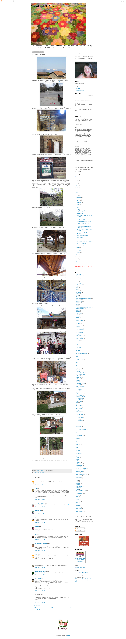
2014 (77, 259)
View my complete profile (80, 90)
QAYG (77, 434)
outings (43, 472)
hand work (78, 351)
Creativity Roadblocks (80, 308)
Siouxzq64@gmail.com (40, 563)
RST (77, 456)
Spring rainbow (80, 237)
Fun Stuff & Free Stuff (49, 47)
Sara (36, 534)
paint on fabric (78, 416)
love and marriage (79, 389)
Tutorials (52, 45)
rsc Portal (77, 447)
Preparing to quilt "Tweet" (82, 243)
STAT (77, 480)
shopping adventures (80, 469)
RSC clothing (78, 448)
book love (78, 290)
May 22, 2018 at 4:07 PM (40, 590)
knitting (77, 380)
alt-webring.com (80, 561)
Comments (78, 530)
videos (77, 502)
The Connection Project (80, 45)
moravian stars (79, 401)
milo (76, 392)
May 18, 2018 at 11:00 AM (40, 513)
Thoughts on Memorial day (82, 213)
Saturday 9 (78, 459)
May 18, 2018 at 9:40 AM (40, 484)
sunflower (78, 484)
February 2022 (79, 331)
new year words (79, 407)
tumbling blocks (79, 498)
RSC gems (78, 450)
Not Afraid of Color (43, 6)
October (78, 200)
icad (76, 365)
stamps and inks (79, 478)
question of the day (79, 435)
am (76, 280)
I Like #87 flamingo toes (81, 245)
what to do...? (78, 507)
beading (77, 281)
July (78, 205)
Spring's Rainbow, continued (82, 235)
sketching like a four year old (81, 474)
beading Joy (78, 283)
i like (77, 362)
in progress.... (78, 368)
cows (77, 305)
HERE (52, 107)
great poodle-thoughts (80, 342)
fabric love (78, 323)
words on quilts (79, 510)
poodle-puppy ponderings (81, 429)
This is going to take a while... (81, 492)
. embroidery (78, 274)
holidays (77, 357)
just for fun (78, 375)
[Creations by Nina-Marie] (84, 546)
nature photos (78, 405)
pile (76, 425)
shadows (77, 466)
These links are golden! (60, 47)
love (76, 387)
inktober (77, 369)
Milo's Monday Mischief (80, 396)
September (79, 202)
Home (33, 45)
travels (77, 496)
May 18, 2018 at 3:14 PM (40, 539)
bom (77, 286)
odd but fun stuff (79, 408)
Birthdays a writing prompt (82, 232)
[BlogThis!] (48, 470)
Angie (36, 554)
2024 (77, 185)
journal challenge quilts (80, 374)
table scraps (78, 487)
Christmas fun (78, 296)
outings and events (79, 414)
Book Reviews (71, 45)
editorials (77, 317)
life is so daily (78, 384)
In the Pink (79, 218)
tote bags (77, 495)
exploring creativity (79, 322)
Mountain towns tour (81, 224)
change (77, 295)
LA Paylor (78, 88)
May (78, 209)
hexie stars (78, 354)
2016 (77, 256)
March (78, 249)
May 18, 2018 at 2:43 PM (40, 530)
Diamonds (78, 311)
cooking (77, 304)
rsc (76, 445)
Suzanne (37, 526)
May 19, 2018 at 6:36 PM (40, 559)
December (79, 197)
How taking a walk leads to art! (83, 223)
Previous (78, 559)
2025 (77, 183)
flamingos (78, 334)
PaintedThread (38, 510)
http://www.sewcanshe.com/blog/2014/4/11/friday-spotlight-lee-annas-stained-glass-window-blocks (84, 580)
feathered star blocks (80, 329)
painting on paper (79, 420)
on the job (78, 410)
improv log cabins (79, 366)
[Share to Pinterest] (52, 470)
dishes (77, 314)
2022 (77, 188)
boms (77, 289)
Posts (77, 528)
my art (77, 402)
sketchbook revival (79, 471)
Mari (36, 517)
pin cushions (78, 428)
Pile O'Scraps (78, 426)
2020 (77, 192)
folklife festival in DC (80, 335)
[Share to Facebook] (51, 470)
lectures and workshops (80, 383)
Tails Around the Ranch (40, 503)
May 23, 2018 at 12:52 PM (40, 602)
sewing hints (78, 462)
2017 (77, 254)
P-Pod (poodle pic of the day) (37, 47)
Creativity (89, 45)
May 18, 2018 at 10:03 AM (40, 499)
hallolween (78, 348)
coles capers (78, 299)
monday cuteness (79, 398)
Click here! (77, 143)
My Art (65, 45)
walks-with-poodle (79, 504)
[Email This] (46, 470)
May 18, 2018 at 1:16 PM (40, 522)
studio (77, 481)
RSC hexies (78, 453)
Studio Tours (69, 47)
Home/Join (77, 558)
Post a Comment (37, 605)
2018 (77, 195)
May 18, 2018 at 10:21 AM (40, 506)
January (78, 252)
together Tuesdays (79, 493)
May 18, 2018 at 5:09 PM (40, 550)
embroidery (78, 319)
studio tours (78, 483)
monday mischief (79, 399)
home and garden (38, 472)
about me (77, 277)
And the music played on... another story (85, 241)
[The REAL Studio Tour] (84, 572)
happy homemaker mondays (81, 353)
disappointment (79, 313)
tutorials (77, 499)
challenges (78, 293)
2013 (77, 261)
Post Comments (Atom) (41, 609)
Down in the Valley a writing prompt (84, 221)
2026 (77, 182)
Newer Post (34, 607)
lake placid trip (79, 381)
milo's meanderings (79, 393)
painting (77, 419)
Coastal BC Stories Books (40, 571)
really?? (77, 441)
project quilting (79, 431)
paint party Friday (79, 417)
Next (84, 558)
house (77, 360)
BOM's (77, 287)
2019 (77, 194)
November (79, 199)
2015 (77, 258)
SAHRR (77, 457)
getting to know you (79, 338)
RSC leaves (78, 454)
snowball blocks (79, 475)
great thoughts (78, 344)
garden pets (78, 337)
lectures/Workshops (40, 45)
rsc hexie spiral (79, 451)
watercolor (78, 505)
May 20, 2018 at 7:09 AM (40, 567)
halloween (78, 350)
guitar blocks (78, 347)
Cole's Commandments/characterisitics (83, 298)
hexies (77, 356)
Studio (47, 45)
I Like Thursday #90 (81, 219)
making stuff (78, 390)
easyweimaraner (38, 480)
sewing (77, 460)
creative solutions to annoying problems (84, 307)
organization (78, 411)
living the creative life (80, 386)
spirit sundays (78, 477)
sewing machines (79, 463)
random (77, 438)
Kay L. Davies (38, 578)
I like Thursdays (79, 363)
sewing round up (79, 465)
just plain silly (78, 377)
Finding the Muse (79, 332)
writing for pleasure (79, 511)
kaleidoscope (78, 378)
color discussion (79, 301)
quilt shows (78, 437)
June (78, 207)
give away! (78, 340)
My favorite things (79, 404)
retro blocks (78, 444)
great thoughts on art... (80, 345)
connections (78, 302)
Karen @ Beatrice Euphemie (41, 543)
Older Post (69, 607)
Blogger (68, 635)
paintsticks (78, 422)
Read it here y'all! (78, 269)
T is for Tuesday (79, 486)
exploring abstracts (79, 320)
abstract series (79, 278)
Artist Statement (59, 45)
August (78, 204)
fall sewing (78, 326)
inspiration (78, 371)
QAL (77, 432)
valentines (78, 501)
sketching (78, 472)
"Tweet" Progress (80, 233)
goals (77, 341)
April (78, 247)
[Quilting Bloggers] (80, 567)
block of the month (79, 284)
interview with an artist (80, 372)
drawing (77, 316)
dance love (78, 310)
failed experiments (79, 325)
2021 (77, 190)
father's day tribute (79, 328)
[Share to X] (49, 470)
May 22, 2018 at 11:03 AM (40, 574)
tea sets (77, 489)
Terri (36, 488)
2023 (77, 187)
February (79, 250)
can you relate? (79, 292)
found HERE (57, 81)
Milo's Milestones (79, 395)
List (81, 558)
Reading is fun (79, 440)
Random (82, 559)
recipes (77, 443)
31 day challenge (79, 275)
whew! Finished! (79, 508)
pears (77, 423)
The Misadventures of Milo (81, 490)
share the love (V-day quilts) (81, 468)
